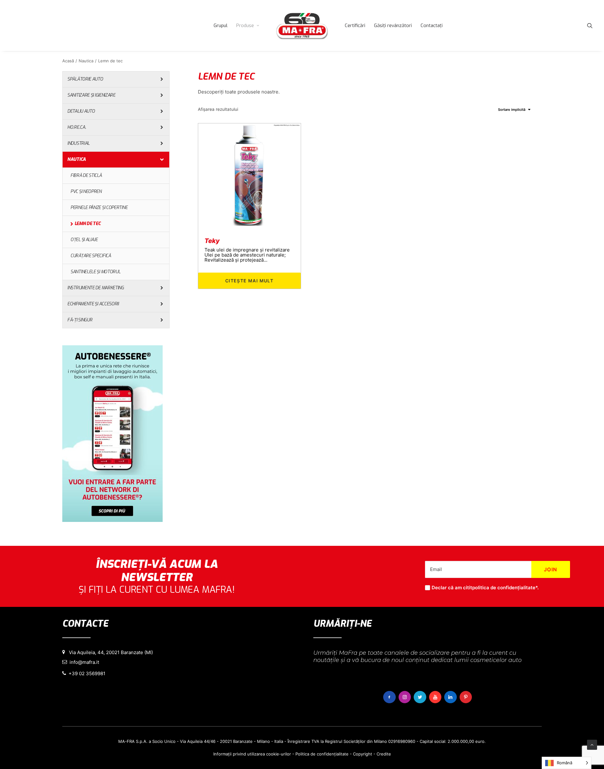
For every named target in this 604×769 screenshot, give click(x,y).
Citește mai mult (249, 280)
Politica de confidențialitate (322, 753)
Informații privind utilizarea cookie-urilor (252, 753)
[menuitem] (220, 25)
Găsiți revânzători (393, 25)
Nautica (86, 60)
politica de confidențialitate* (504, 588)
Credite (384, 753)
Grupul (220, 25)
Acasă (68, 60)
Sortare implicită (511, 109)
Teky (212, 241)
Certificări (355, 25)
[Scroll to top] (592, 744)
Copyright (362, 753)
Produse (245, 25)
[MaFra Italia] (302, 25)
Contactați (432, 25)
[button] (590, 25)
